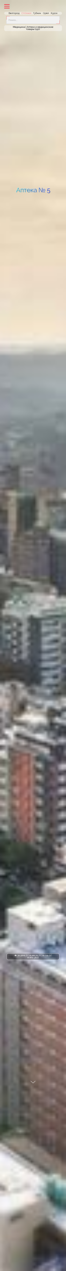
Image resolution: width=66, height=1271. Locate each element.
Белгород (14, 13)
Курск (54, 13)
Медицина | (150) (33, 28)
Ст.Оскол (26, 13)
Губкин (37, 13)
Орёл (46, 13)
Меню (6, 6)
